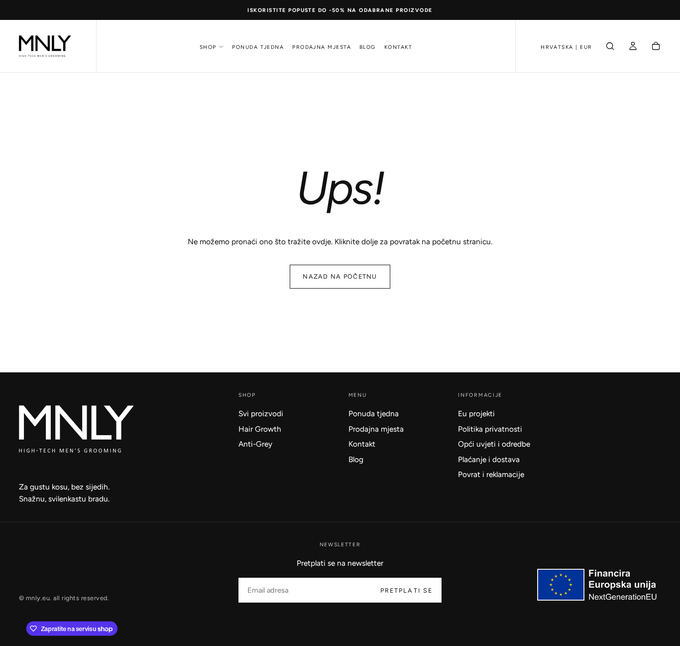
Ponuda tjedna (258, 47)
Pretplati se (406, 590)
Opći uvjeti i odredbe (494, 444)
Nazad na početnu (340, 276)
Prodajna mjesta (321, 47)
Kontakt (398, 47)
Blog (367, 47)
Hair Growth (259, 429)
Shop (208, 47)
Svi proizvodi (260, 413)
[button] (566, 46)
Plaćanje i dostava (489, 459)
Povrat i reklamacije (491, 474)
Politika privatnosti (490, 429)
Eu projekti (476, 413)
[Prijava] (633, 47)
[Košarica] (656, 47)
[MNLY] (76, 429)
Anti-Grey (255, 444)
